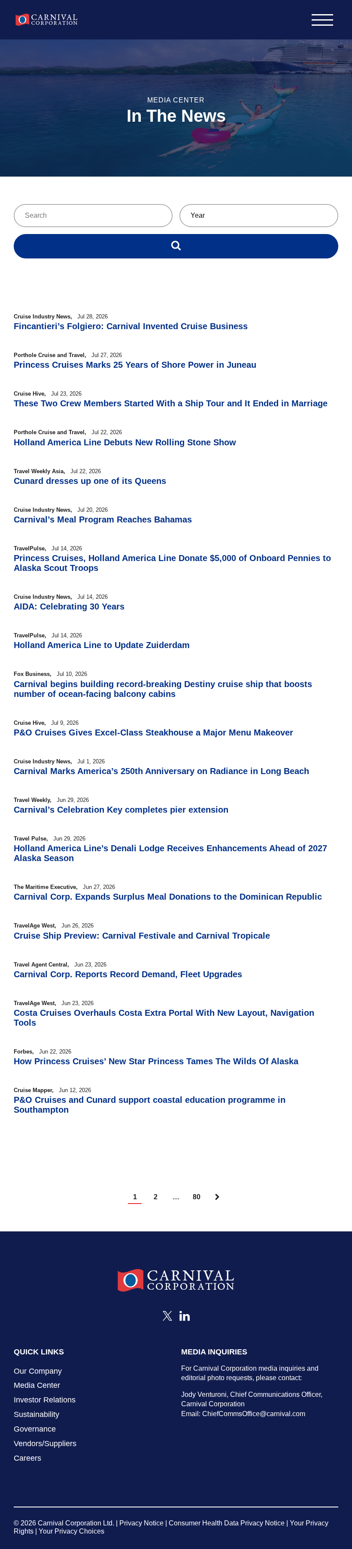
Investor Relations (45, 1400)
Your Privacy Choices (71, 1531)
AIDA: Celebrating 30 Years (69, 606)
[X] (167, 1318)
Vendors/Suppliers (45, 1443)
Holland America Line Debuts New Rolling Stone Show (125, 442)
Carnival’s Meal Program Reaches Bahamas (103, 519)
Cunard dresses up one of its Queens (90, 481)
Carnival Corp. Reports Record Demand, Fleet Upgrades (128, 974)
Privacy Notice (141, 1523)
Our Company (38, 1371)
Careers (27, 1458)
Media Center (37, 1385)
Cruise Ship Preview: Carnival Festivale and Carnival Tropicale (142, 935)
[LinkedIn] (184, 1318)
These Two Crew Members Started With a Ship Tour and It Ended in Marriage (171, 403)
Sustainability (36, 1414)
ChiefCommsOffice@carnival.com (253, 1413)
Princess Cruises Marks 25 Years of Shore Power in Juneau (135, 364)
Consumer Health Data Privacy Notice (227, 1523)
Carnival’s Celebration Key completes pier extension (121, 809)
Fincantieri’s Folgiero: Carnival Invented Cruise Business (131, 326)
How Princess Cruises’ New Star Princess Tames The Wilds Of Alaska (156, 1061)
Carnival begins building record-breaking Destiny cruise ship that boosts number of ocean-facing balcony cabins (163, 689)
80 (196, 1197)
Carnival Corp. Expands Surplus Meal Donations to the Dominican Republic (168, 896)
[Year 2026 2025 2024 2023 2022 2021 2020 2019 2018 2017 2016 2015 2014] (258, 215)
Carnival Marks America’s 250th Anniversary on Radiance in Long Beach (161, 771)
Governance (35, 1429)
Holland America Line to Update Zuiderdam (102, 645)
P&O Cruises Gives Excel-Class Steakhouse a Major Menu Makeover (153, 732)
